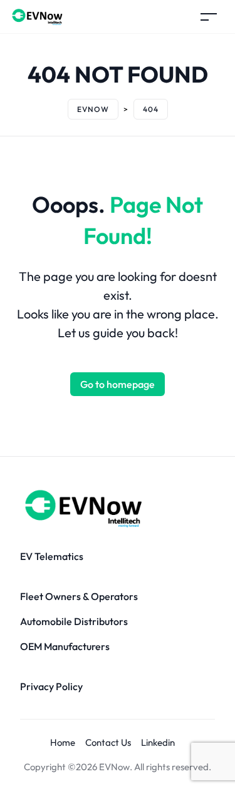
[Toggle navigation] (208, 16)
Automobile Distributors (74, 621)
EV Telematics (51, 556)
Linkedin (158, 742)
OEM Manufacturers (65, 646)
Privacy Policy (51, 686)
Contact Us (108, 742)
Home (62, 742)
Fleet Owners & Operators (79, 596)
